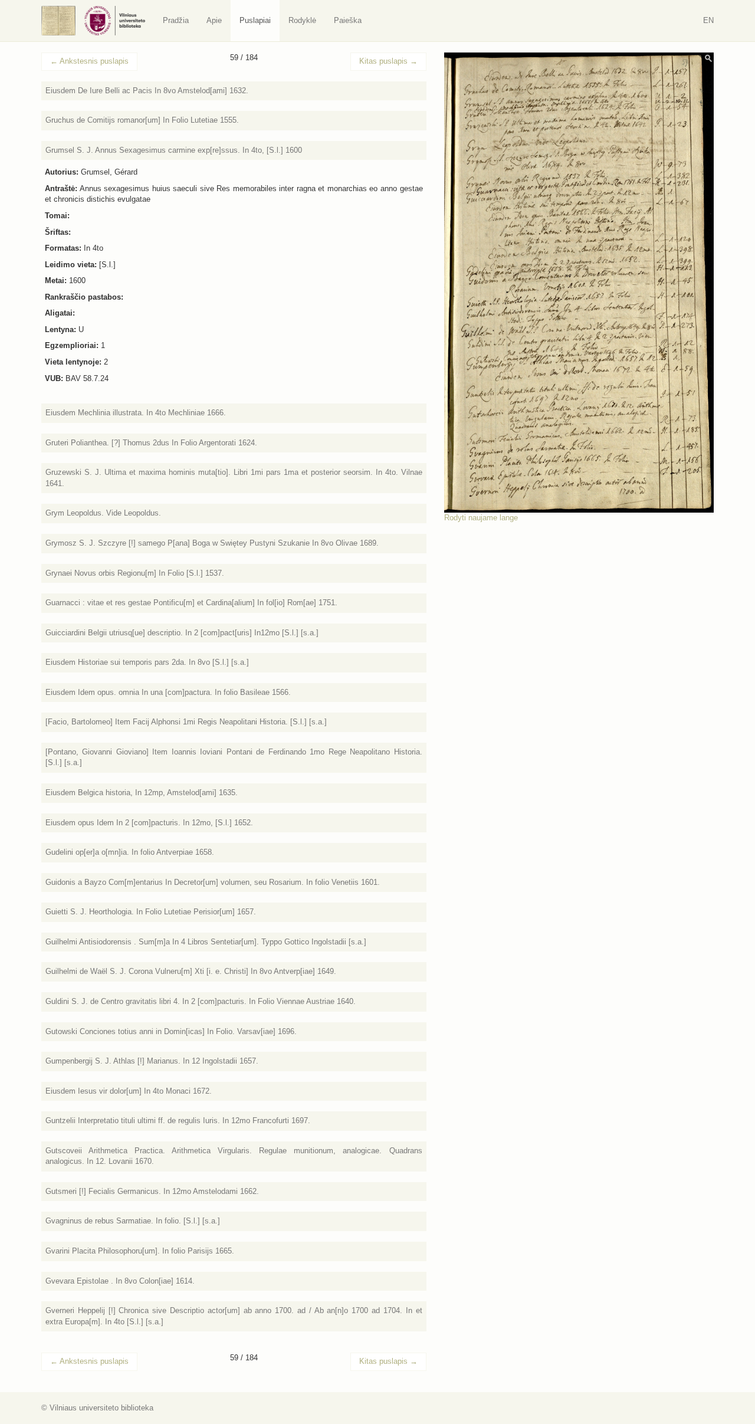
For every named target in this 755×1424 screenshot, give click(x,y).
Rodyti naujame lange (481, 517)
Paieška (348, 20)
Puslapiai (255, 20)
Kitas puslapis (388, 61)
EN (708, 20)
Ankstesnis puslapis (89, 61)
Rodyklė (302, 20)
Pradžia (176, 20)
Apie (214, 20)
